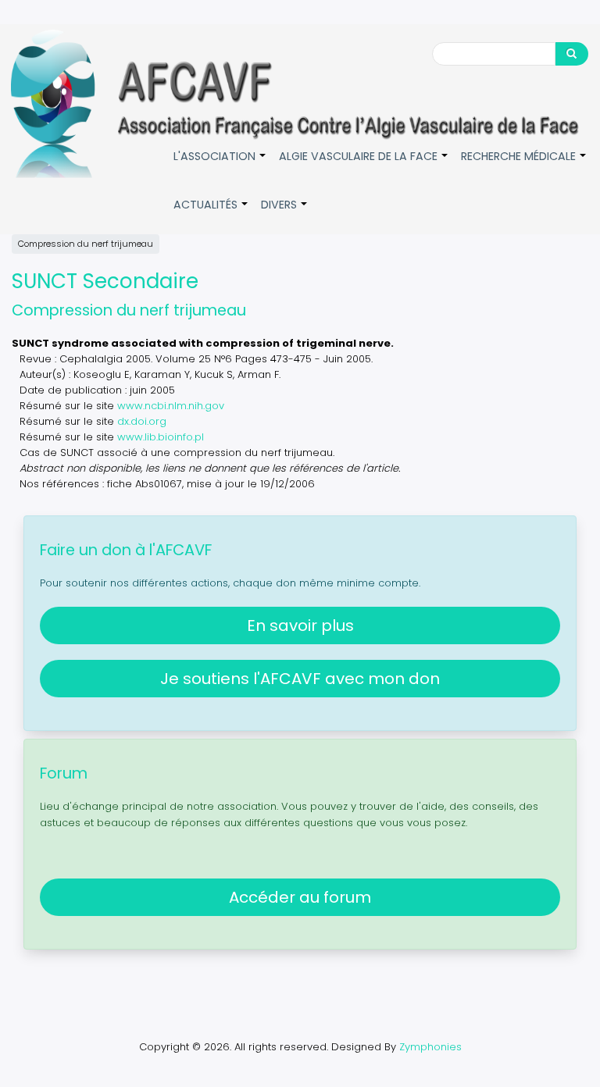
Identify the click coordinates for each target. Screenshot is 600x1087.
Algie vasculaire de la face (364, 164)
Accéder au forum (300, 897)
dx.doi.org (141, 421)
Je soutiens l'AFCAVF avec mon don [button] (300, 679)
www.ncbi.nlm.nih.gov (170, 405)
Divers (285, 213)
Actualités (211, 213)
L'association (220, 164)
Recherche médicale (524, 164)
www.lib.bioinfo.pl (160, 436)
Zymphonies (430, 1046)
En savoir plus (300, 625)
